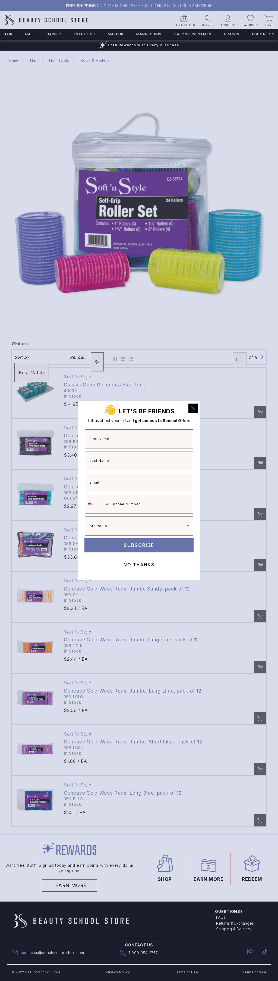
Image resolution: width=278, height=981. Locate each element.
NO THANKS (139, 564)
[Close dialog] (193, 408)
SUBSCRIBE (139, 545)
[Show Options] (188, 526)
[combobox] (97, 504)
